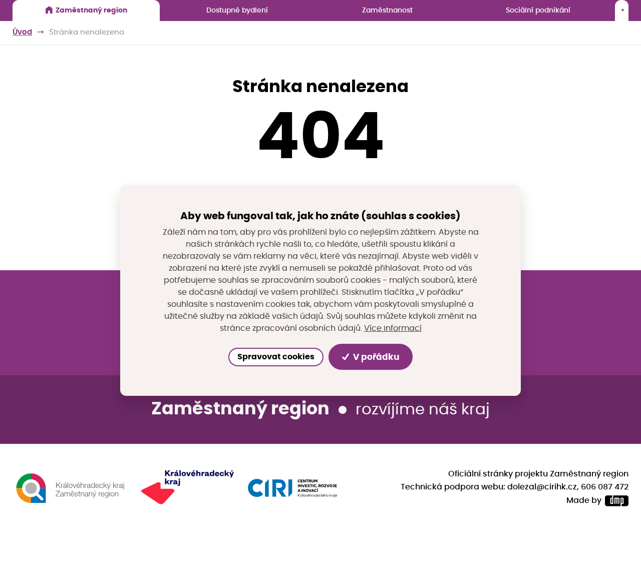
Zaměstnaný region (91, 10)
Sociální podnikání (538, 10)
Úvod (22, 32)
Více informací (393, 328)
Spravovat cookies (275, 357)
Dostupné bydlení (237, 10)
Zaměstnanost (387, 10)
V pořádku (375, 356)
